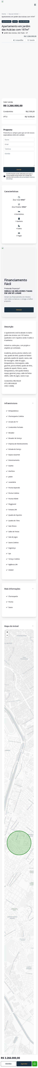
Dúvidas (8, 1064)
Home (4, 14)
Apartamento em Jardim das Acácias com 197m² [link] (18, 17)
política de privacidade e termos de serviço (20, 178)
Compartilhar (19, 40)
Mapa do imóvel (11, 626)
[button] (7, 632)
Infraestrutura (10, 403)
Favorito (32, 40)
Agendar (24, 1064)
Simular (19, 310)
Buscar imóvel (13, 14)
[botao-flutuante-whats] (34, 1063)
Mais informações (12, 588)
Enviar (19, 170)
